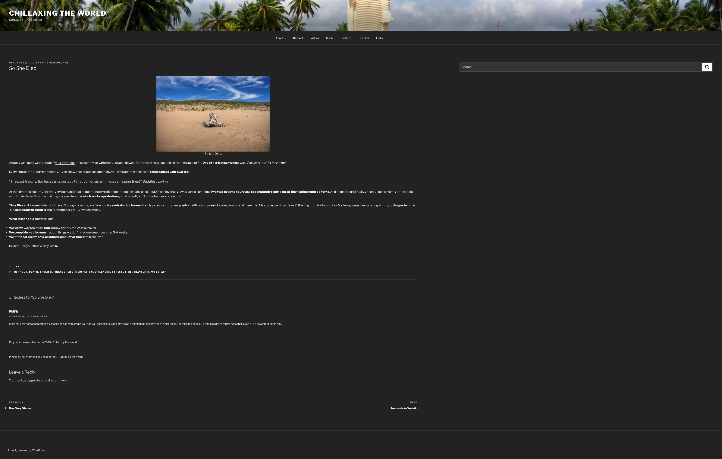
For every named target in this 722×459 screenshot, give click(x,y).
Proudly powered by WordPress (27, 450)
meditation (84, 272)
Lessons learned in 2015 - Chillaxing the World (49, 342)
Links (379, 38)
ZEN (17, 266)
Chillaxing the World (58, 13)
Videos (314, 38)
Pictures (346, 38)
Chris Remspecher (54, 62)
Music (330, 38)
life (70, 272)
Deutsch (364, 38)
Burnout (298, 38)
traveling (141, 272)
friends (60, 272)
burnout (20, 272)
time (128, 272)
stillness (102, 272)
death (33, 272)
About (279, 38)
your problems (65, 163)
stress (117, 272)
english (46, 272)
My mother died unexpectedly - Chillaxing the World (52, 356)
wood (155, 272)
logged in (33, 380)
